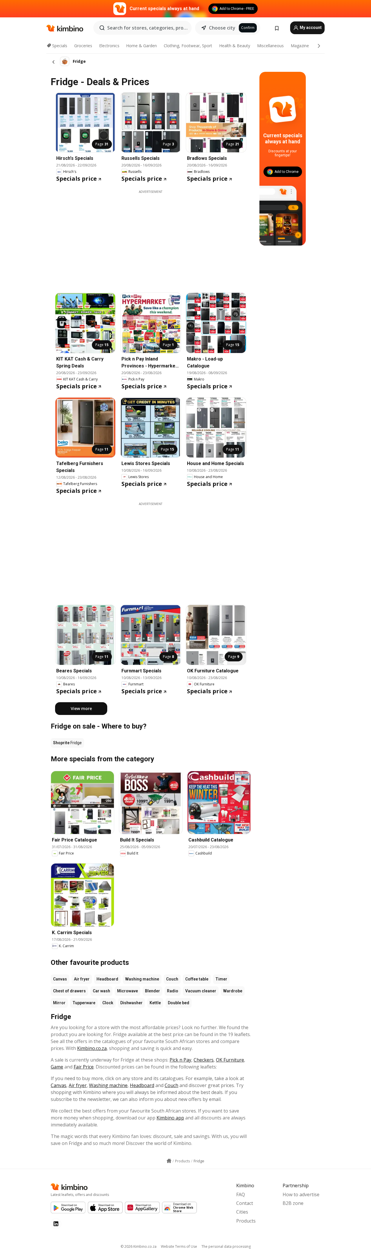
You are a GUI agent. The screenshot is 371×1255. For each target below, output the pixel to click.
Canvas (60, 979)
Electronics (109, 45)
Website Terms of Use (179, 1246)
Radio (172, 991)
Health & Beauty (234, 45)
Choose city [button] (222, 28)
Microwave (127, 991)
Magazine (300, 45)
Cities (242, 1212)
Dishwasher (131, 1002)
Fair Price (84, 1067)
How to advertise (301, 1194)
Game (57, 1067)
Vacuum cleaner (200, 991)
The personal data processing (226, 1246)
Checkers (204, 1060)
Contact (244, 1203)
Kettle (155, 1002)
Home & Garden (141, 45)
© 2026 (139, 1246)
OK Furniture (230, 1060)
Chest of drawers (69, 991)
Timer (221, 979)
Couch (172, 979)
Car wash (101, 991)
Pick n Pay (180, 1060)
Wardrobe (232, 991)
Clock (107, 1002)
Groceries (83, 45)
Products (246, 1221)
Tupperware (83, 1002)
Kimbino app (170, 1118)
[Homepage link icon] (169, 1161)
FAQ (240, 1194)
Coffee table (196, 979)
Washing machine (142, 979)
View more (81, 708)
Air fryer (82, 979)
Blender (152, 991)
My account (310, 27)
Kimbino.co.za (92, 1048)
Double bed (178, 1002)
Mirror (59, 1002)
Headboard (107, 979)
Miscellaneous (270, 45)
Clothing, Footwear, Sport (188, 45)
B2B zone (293, 1203)
